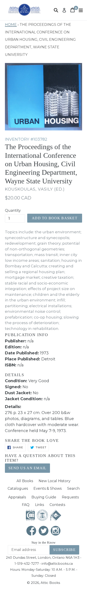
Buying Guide (43, 497)
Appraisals (17, 497)
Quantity (13, 210)
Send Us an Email (27, 468)
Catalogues (18, 488)
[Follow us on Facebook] (31, 531)
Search (73, 488)
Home (11, 24)
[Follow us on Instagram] (55, 531)
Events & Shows (47, 488)
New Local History (54, 481)
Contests (57, 505)
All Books (25, 481)
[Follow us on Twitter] (43, 531)
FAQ (25, 505)
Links (39, 505)
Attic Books (50, 583)
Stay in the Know (43, 542)
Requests (70, 497)
